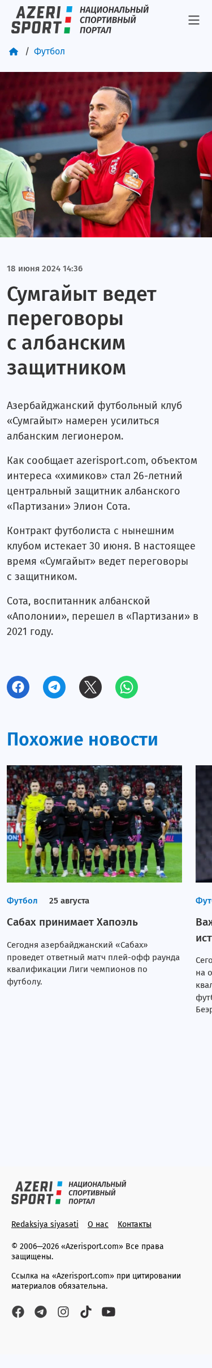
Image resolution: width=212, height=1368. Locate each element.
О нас (98, 1224)
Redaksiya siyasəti (45, 1224)
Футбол (49, 51)
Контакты (135, 1224)
